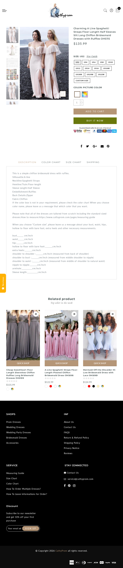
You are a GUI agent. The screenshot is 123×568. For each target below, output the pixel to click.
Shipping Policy (72, 443)
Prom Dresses (13, 422)
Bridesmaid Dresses (16, 437)
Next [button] (59, 65)
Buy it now (95, 120)
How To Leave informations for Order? (26, 494)
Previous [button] (25, 65)
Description (27, 162)
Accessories (12, 443)
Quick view (35, 314)
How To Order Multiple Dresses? (23, 489)
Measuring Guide (15, 473)
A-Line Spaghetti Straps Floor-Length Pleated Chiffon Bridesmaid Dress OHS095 (61, 373)
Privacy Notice (71, 448)
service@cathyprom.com (80, 479)
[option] (44, 63)
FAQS (67, 432)
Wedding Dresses (15, 427)
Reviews (68, 453)
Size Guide (92, 56)
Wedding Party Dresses (18, 432)
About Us (69, 422)
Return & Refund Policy (76, 437)
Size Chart (73, 162)
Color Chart (51, 162)
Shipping (93, 162)
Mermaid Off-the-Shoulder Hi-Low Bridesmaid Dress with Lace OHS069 (99, 373)
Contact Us (70, 427)
